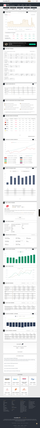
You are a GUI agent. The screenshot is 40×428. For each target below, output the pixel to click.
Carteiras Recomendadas (22, 401)
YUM (22, 225)
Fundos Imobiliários (5, 402)
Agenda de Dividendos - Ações (23, 407)
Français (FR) (25, 425)
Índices (4, 406)
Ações (15, 1)
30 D (21, 12)
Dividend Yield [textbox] (27, 168)
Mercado (12, 1)
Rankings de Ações (22, 403)
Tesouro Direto (4, 405)
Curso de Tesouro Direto (31, 405)
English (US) (19, 425)
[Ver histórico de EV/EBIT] (29, 55)
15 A (33, 12)
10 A (30, 12)
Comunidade (25, 1)
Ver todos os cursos (31, 408)
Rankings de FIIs (21, 404)
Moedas (12, 403)
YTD (25, 12)
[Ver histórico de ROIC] (19, 66)
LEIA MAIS (20, 217)
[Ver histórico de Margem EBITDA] (14, 62)
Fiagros (4, 403)
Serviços (22, 212)
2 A (31, 139)
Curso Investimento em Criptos (32, 403)
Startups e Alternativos (14, 407)
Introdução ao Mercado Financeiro (32, 406)
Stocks (12, 401)
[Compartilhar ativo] (35, 5)
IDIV (5, 162)
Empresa (26, 5)
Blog (12, 410)
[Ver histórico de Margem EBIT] (19, 62)
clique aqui (30, 112)
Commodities (13, 404)
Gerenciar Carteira (22, 402)
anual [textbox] (32, 330)
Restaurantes (32, 212)
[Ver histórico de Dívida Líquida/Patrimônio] (24, 75)
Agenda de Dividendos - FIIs (23, 408)
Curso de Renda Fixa (31, 404)
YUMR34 (23, 228)
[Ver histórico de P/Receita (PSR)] (19, 55)
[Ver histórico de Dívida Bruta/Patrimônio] (29, 75)
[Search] (10, 1)
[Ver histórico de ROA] (14, 66)
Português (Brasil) (15, 425)
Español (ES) (22, 425)
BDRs (3, 404)
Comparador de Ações (22, 405)
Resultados (30, 5)
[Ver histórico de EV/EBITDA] (24, 55)
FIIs (16, 1)
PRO (29, 1)
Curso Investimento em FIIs (31, 402)
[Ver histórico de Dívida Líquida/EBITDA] (14, 75)
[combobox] (27, 168)
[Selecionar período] (35, 12)
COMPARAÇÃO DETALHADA (31, 136)
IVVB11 (21, 162)
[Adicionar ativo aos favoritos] (34, 5)
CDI (5, 159)
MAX (35, 168)
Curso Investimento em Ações (32, 401)
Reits (12, 402)
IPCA (21, 159)
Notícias (23, 1)
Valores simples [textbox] (28, 330)
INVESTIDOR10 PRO (39, 212)
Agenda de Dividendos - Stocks (23, 409)
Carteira (33, 1)
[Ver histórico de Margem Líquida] (29, 62)
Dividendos (22, 5)
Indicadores (18, 5)
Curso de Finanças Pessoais (31, 407)
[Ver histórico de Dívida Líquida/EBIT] (19, 75)
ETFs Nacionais (4, 407)
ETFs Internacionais (5, 408)
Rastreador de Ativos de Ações (23, 406)
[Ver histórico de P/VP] (14, 55)
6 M (23, 12)
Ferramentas (19, 1)
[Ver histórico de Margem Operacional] (24, 62)
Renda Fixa (4, 409)
